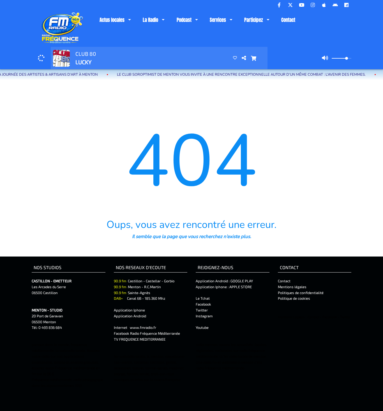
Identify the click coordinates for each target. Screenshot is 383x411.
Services (218, 20)
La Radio (150, 20)
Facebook (203, 304)
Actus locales (112, 20)
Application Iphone (130, 310)
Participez (253, 20)
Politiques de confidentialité (301, 292)
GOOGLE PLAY (241, 281)
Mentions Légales (291, 317)
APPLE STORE (240, 287)
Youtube (202, 327)
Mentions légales (292, 287)
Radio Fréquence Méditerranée (155, 333)
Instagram (204, 316)
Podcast (184, 20)
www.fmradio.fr (143, 327)
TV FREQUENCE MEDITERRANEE (139, 339)
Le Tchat (203, 298)
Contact (288, 20)
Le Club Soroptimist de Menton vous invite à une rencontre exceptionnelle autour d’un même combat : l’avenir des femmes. (232, 74)
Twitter (202, 310)
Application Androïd (130, 316)
